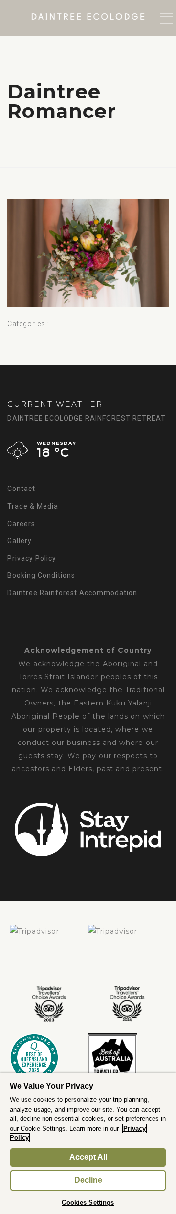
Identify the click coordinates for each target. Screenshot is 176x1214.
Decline (88, 1180)
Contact (21, 488)
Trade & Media (32, 506)
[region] (88, 1143)
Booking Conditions (41, 575)
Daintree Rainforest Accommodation (72, 593)
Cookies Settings (88, 1202)
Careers (21, 524)
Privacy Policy (31, 558)
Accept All (88, 1157)
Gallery (19, 541)
